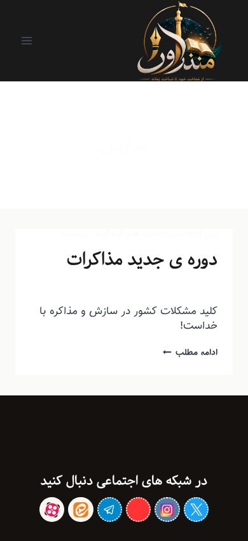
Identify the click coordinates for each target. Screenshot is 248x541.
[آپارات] (51, 509)
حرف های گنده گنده (126, 234)
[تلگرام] (109, 509)
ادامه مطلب (190, 352)
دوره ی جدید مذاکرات (142, 259)
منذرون (182, 286)
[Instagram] (167, 509)
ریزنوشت (76, 234)
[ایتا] (80, 509)
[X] (196, 509)
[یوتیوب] (138, 509)
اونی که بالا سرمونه (189, 234)
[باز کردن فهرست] (27, 40)
